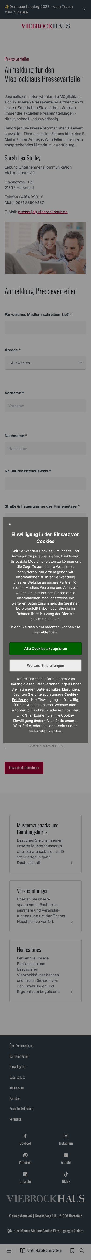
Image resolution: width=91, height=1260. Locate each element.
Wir (15, 551)
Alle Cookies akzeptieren (45, 648)
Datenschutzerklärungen (57, 689)
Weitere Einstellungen (45, 665)
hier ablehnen (45, 632)
